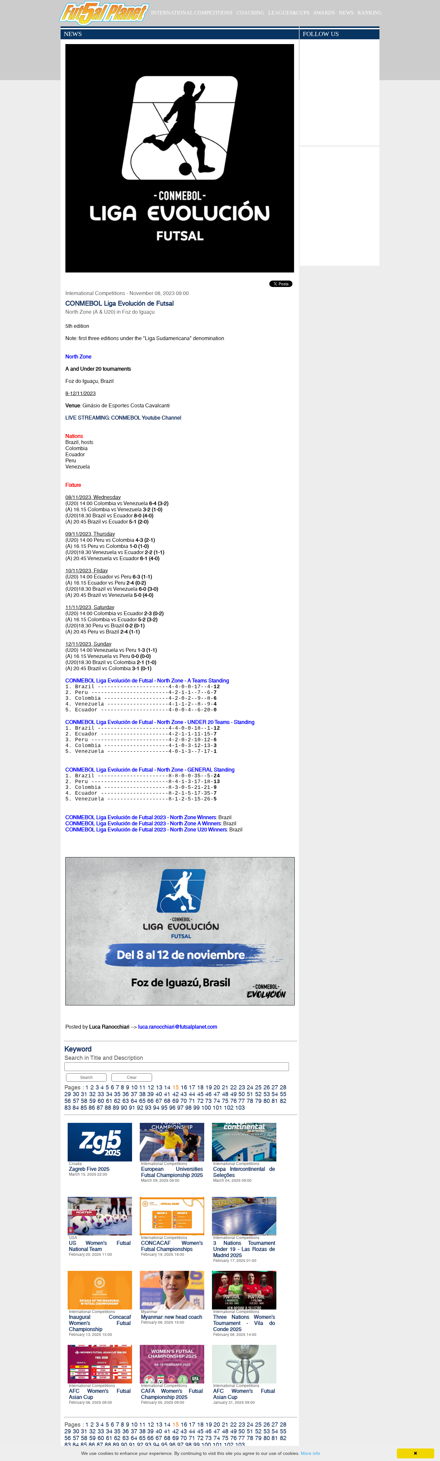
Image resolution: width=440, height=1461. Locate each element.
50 (241, 1094)
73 (208, 1100)
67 (159, 1100)
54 (275, 1094)
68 (167, 1100)
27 (275, 1087)
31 (84, 1094)
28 (283, 1087)
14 (167, 1087)
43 (183, 1094)
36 (125, 1094)
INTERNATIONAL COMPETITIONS (192, 12)
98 (188, 1107)
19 (209, 1087)
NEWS (346, 12)
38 (142, 1094)
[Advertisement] (339, 205)
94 (156, 1107)
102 (229, 1107)
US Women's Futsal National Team (100, 1246)
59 (92, 1100)
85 (84, 1107)
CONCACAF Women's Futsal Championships (172, 1246)
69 (175, 1100)
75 (225, 1100)
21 (225, 1087)
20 (217, 1087)
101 (217, 1107)
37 (134, 1094)
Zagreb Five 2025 (89, 1169)
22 (233, 1087)
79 (258, 1100)
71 (192, 1100)
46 (208, 1094)
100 (206, 1107)
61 (109, 1100)
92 (140, 1107)
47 (217, 1094)
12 (151, 1087)
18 (200, 1087)
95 (164, 1107)
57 (76, 1100)
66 (150, 1100)
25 (258, 1087)
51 (250, 1094)
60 (101, 1100)
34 (109, 1094)
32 (92, 1094)
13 (159, 1087)
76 (233, 1100)
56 (67, 1100)
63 (125, 1100)
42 (175, 1094)
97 (180, 1107)
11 (142, 1087)
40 (159, 1094)
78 (250, 1100)
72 (200, 1100)
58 (84, 1100)
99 (196, 1107)
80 (266, 1100)
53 (266, 1094)
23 (242, 1087)
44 (192, 1094)
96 (172, 1107)
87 (100, 1107)
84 (75, 1107)
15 (175, 1087)
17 (192, 1087)
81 (275, 1100)
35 (117, 1094)
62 (117, 1100)
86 (92, 1107)
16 (184, 1087)
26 (266, 1087)
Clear (132, 1077)
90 (124, 1107)
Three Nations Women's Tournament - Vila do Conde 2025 (244, 1323)
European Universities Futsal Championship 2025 (172, 1172)
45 (200, 1094)
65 (142, 1100)
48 (225, 1094)
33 (101, 1094)
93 (148, 1107)
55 (283, 1094)
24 (250, 1087)
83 (67, 1107)
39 (150, 1094)
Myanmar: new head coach (171, 1317)
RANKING (370, 12)
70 (183, 1100)
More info (310, 1453)
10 (134, 1087)
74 (217, 1100)
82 (283, 1100)
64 (134, 1100)
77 (241, 1100)
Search (86, 1077)
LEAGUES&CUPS (289, 12)
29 (67, 1094)
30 (76, 1094)
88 (108, 1107)
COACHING (250, 12)
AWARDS (324, 12)
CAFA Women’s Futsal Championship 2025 (172, 1394)
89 (116, 1107)
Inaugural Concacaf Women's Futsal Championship (100, 1323)
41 (167, 1094)
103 (240, 1107)
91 (132, 1107)
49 (233, 1094)
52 (258, 1094)
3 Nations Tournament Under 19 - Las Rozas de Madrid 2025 (244, 1249)
